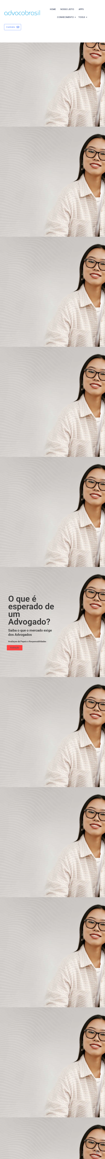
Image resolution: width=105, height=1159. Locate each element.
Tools (81, 17)
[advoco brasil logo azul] (22, 13)
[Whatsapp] (98, 1152)
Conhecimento (65, 17)
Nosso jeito (67, 9)
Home (53, 9)
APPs (81, 9)
